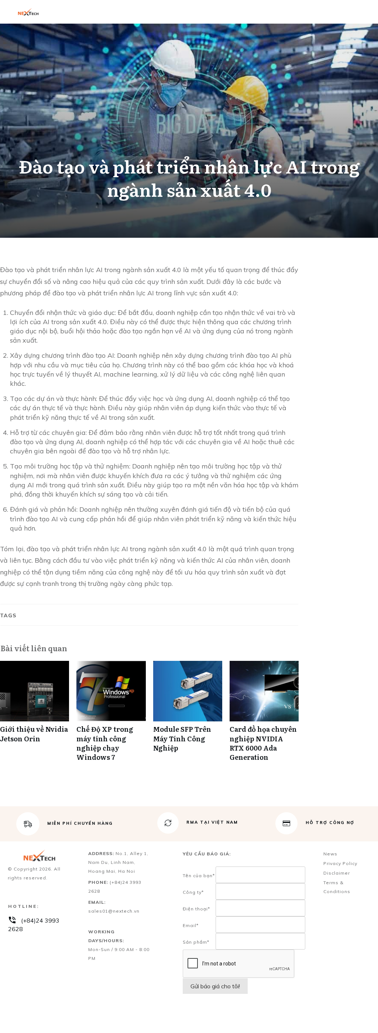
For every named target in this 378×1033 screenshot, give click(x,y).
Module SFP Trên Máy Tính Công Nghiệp (187, 715)
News (330, 854)
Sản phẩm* (196, 942)
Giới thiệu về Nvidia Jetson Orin (34, 715)
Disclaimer (336, 873)
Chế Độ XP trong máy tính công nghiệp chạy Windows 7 (110, 715)
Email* (191, 925)
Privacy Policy (340, 863)
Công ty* (193, 892)
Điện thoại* (196, 909)
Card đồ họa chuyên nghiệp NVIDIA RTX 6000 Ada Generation (264, 715)
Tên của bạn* (199, 875)
